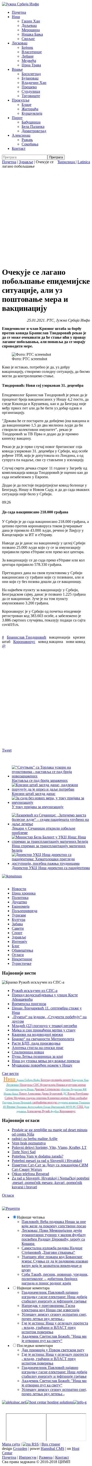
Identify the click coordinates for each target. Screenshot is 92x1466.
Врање (17, 69)
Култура (18, 919)
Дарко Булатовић (52, 1093)
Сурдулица (31, 91)
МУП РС (71, 1106)
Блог (16, 946)
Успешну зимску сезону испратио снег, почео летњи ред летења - (54, 1316)
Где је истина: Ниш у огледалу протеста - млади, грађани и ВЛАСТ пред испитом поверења (55, 1327)
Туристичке (21, 963)
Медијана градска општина (30, 1098)
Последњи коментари (35, 1346)
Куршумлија (32, 113)
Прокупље (20, 100)
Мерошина (31, 30)
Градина (7, 1102)
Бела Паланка (33, 126)
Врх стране (50, 1444)
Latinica (84, 162)
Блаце (26, 104)
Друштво (19, 902)
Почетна (19, 12)
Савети (18, 928)
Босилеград (31, 74)
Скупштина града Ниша (20, 1089)
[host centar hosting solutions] (49, 1402)
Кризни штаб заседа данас (33, 794)
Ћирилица (66, 162)
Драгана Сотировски (47, 1089)
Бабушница (31, 122)
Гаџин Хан (31, 21)
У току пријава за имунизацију (38, 807)
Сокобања (30, 144)
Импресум (27, 1457)
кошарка (74, 1102)
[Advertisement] (46, 217)
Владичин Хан (34, 83)
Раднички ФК (79, 1089)
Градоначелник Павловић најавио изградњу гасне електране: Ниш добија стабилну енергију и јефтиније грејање (54, 1296)
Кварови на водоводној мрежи (37, 1034)
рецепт (67, 1080)
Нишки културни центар (71, 1085)
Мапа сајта (11, 1444)
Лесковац (19, 43)
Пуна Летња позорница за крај (37, 1056)
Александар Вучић (39, 1111)
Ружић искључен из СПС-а (34, 990)
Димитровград (34, 131)
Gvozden (20, 1448)
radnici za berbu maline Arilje (34, 1139)
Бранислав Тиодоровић (26, 637)
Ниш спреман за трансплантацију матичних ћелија (49, 848)
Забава (17, 924)
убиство (65, 1089)
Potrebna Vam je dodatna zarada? (37, 1156)
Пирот (17, 118)
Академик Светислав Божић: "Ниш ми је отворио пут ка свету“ (54, 1338)
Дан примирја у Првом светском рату (53, 1350)
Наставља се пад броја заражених (40, 780)
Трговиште (31, 96)
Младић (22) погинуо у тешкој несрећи (44, 1026)
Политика (20, 898)
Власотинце (32, 52)
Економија (20, 906)
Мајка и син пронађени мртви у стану (44, 1030)
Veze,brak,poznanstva (29, 1143)
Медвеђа (29, 61)
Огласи (18, 955)
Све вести (10, 1073)
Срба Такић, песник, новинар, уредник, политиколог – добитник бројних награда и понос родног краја (55, 1278)
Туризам (19, 915)
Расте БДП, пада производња (36, 1043)
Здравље (26, 162)
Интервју (19, 941)
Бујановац (30, 78)
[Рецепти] (11, 1208)
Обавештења (22, 950)
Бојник (27, 47)
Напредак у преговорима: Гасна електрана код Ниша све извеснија (50, 1307)
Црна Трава (31, 65)
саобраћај (81, 1098)
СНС (36, 1085)
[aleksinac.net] (14, 1402)
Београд (46, 1080)
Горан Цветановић (54, 1106)
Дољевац (29, 25)
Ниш (16, 17)
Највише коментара (33, 1288)
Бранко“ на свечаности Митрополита (43, 1039)
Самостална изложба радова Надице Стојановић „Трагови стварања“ (52, 1250)
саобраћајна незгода (44, 1102)
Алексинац (21, 135)
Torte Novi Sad (24, 1152)
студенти (63, 1102)
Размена (46, 1457)
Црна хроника (24, 893)
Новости (19, 889)
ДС (65, 1093)
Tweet (7, 750)
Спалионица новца (28, 1052)
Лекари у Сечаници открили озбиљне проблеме (43, 830)
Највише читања (31, 1217)
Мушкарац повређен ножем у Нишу (42, 1065)
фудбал (55, 1111)
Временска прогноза (29, 1004)
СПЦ (80, 1107)
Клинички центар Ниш (61, 1098)
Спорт (17, 933)
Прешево (29, 87)
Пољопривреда (24, 911)
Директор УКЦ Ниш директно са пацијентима (51, 868)
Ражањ (27, 140)
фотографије (35, 1106)
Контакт (19, 148)
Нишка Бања (32, 34)
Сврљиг (28, 39)
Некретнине (22, 959)
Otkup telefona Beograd (30, 1174)
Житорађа (30, 109)
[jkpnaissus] (12, 876)
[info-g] (80, 1402)
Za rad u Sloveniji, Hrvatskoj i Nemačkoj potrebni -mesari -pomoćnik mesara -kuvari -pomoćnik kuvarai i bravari (50, 1182)
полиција (57, 1080)
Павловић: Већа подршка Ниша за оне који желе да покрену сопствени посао (54, 1224)
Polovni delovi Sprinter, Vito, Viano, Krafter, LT (49, 1147)
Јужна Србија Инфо (29, 1080)
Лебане (28, 56)
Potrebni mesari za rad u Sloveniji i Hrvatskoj (47, 1161)
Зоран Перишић (22, 1102)
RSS (35, 1444)
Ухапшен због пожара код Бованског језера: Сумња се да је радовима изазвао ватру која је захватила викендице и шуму (55, 1263)
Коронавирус (24, 642)
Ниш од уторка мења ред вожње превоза (46, 1061)
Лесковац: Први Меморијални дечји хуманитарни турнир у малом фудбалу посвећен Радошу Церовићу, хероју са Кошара (54, 1237)
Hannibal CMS (52, 1448)
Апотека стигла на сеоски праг (38, 1048)
